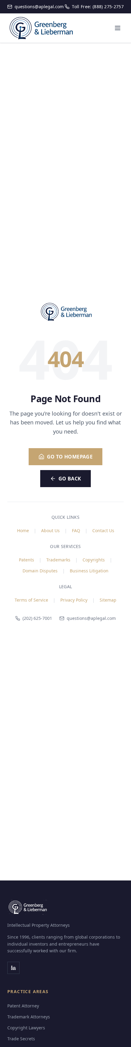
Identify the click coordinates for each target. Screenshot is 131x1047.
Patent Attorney (23, 1006)
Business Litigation (89, 571)
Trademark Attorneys (28, 1017)
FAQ (76, 530)
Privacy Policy (73, 600)
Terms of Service (31, 600)
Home (23, 530)
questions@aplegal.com (91, 618)
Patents (26, 560)
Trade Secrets (21, 1039)
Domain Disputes (40, 571)
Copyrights (94, 560)
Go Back (69, 478)
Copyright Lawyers (26, 1028)
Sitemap (108, 600)
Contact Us (103, 530)
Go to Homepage (70, 456)
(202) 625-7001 (37, 618)
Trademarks (58, 560)
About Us (50, 530)
